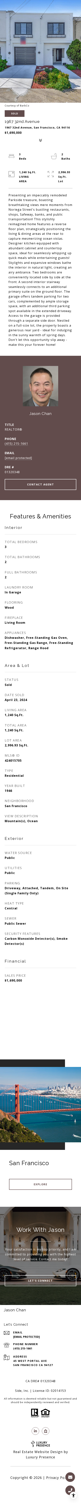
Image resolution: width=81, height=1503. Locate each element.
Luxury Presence (40, 1457)
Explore (40, 1184)
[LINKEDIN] (35, 1431)
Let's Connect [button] (40, 1280)
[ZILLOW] (45, 1431)
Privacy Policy (58, 1477)
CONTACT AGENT (40, 484)
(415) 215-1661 (16, 444)
